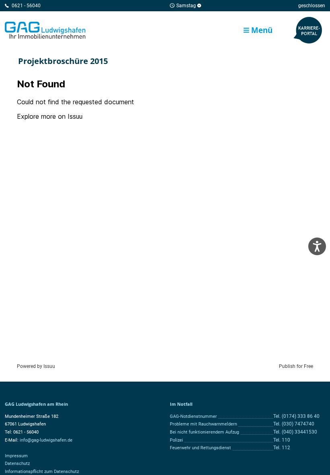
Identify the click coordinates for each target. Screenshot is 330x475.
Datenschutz (17, 463)
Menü (260, 30)
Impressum (16, 455)
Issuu (49, 366)
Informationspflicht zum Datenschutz (42, 471)
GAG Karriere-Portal (308, 30)
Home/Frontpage (45, 30)
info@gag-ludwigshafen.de (46, 440)
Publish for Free (296, 366)
